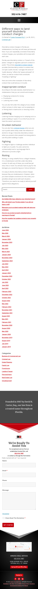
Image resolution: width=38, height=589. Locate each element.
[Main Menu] (19, 20)
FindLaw (26, 585)
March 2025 (6, 251)
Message (5, 490)
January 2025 (6, 255)
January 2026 (6, 239)
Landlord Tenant (7, 371)
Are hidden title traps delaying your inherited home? (18, 199)
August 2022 (6, 301)
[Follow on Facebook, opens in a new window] (15, 578)
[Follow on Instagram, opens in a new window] (19, 578)
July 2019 (5, 344)
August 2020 (6, 328)
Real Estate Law (7, 377)
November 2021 (7, 310)
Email (4, 471)
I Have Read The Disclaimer (15, 518)
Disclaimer (5, 514)
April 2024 (5, 270)
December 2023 (7, 276)
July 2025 (5, 245)
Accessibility (18, 583)
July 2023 (5, 282)
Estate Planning (7, 362)
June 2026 (5, 230)
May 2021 (5, 319)
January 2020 (6, 334)
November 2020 (7, 325)
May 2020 (5, 331)
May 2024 (5, 267)
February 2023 (6, 291)
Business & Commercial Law (11, 356)
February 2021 (6, 322)
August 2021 (6, 316)
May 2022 (5, 304)
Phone (4, 480)
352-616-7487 (19, 14)
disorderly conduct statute (23, 65)
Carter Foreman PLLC (18, 37)
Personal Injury (7, 374)
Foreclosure (6, 368)
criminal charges (19, 128)
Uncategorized (7, 381)
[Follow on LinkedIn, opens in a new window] (22, 578)
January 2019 (6, 347)
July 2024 (5, 264)
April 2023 (5, 288)
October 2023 (6, 279)
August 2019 (6, 340)
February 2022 (6, 307)
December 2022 (7, 294)
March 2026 (6, 236)
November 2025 (7, 242)
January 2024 (6, 273)
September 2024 (7, 261)
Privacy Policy (25, 583)
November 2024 (7, 258)
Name (4, 461)
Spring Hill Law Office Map (19, 567)
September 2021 (7, 313)
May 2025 (5, 248)
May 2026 (5, 233)
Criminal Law (6, 40)
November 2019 (7, 337)
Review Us (19, 575)
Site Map (12, 583)
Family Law (5, 365)
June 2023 (5, 285)
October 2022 (6, 298)
